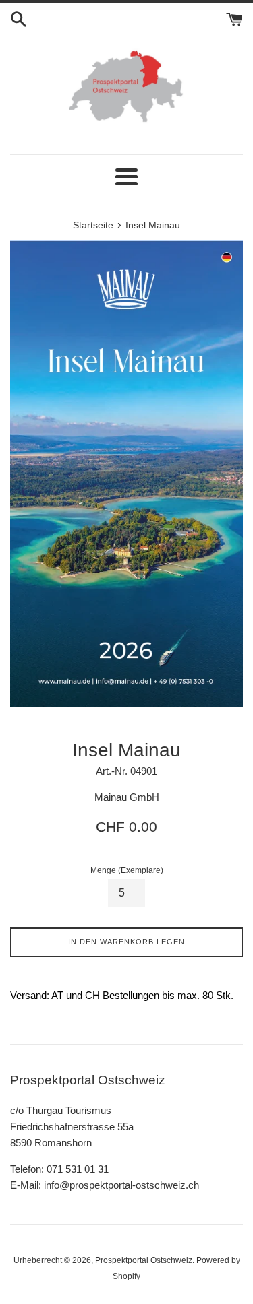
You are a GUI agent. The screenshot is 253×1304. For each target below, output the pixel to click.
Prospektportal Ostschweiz (143, 1260)
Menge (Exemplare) (126, 870)
